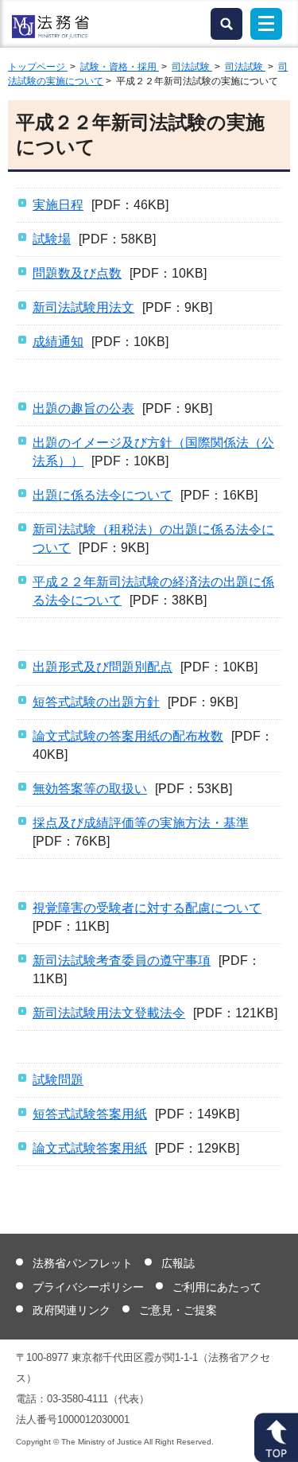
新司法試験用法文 (83, 307)
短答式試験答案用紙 (90, 1114)
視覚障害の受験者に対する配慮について (147, 908)
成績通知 (58, 341)
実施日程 (58, 205)
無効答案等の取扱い (90, 788)
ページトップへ (276, 1437)
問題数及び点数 (77, 273)
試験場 (52, 239)
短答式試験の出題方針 (96, 702)
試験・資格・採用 (119, 66)
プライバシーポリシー (88, 1287)
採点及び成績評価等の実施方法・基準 (141, 823)
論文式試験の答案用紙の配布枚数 (128, 736)
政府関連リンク (71, 1310)
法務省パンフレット (83, 1263)
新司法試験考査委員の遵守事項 (122, 960)
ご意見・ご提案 (178, 1310)
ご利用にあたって (216, 1287)
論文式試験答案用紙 (90, 1148)
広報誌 (178, 1263)
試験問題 (58, 1080)
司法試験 (192, 66)
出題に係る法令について (102, 495)
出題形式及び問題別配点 (102, 667)
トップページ (38, 66)
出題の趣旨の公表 (83, 408)
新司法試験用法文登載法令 (109, 1013)
